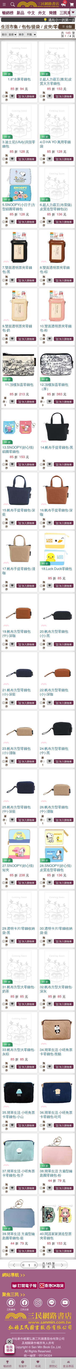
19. (16, 633)
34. (56, 1051)
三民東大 (67, 12)
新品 (20, 12)
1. (19, 79)
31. (18, 988)
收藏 (38, 1366)
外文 (42, 12)
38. (56, 1173)
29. (18, 930)
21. (16, 692)
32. (56, 988)
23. (16, 750)
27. (18, 867)
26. (54, 809)
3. (18, 143)
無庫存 (6, 96)
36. (56, 1114)
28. (55, 867)
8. (55, 269)
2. (56, 81)
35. (18, 1114)
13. (18, 449)
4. (55, 143)
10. (56, 328)
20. (54, 633)
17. (18, 570)
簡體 (53, 12)
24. (54, 750)
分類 (68, 26)
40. (56, 1235)
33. (18, 1051)
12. (54, 386)
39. (18, 1235)
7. (17, 269)
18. (56, 568)
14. (56, 447)
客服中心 (23, 1366)
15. (18, 512)
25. (16, 809)
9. (17, 328)
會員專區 (68, 1366)
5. (18, 206)
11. (19, 384)
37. (18, 1173)
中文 (31, 12)
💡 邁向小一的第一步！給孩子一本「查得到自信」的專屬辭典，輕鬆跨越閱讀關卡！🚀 (53, 20)
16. (56, 512)
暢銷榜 (8, 12)
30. (56, 930)
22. (54, 692)
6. (56, 206)
